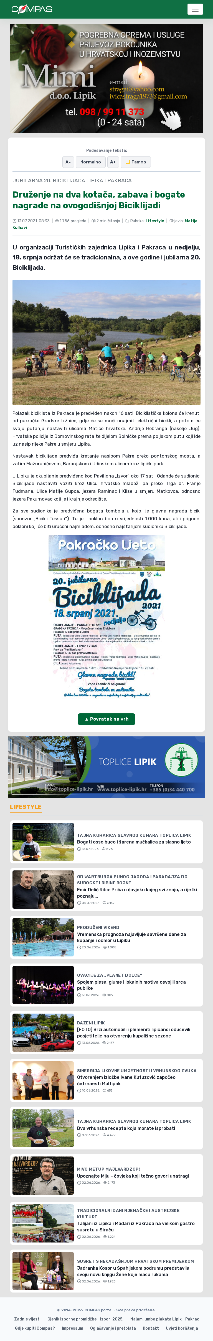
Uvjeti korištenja (182, 1328)
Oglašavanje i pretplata (113, 1328)
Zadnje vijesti (27, 1319)
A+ (113, 162)
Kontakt (151, 1328)
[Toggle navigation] (195, 9)
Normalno (90, 162)
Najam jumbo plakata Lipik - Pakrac (164, 1319)
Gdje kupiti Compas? (35, 1328)
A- (68, 162)
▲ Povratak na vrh (106, 719)
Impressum (72, 1328)
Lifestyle (155, 221)
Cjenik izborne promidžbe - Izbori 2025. (85, 1319)
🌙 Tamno (135, 162)
